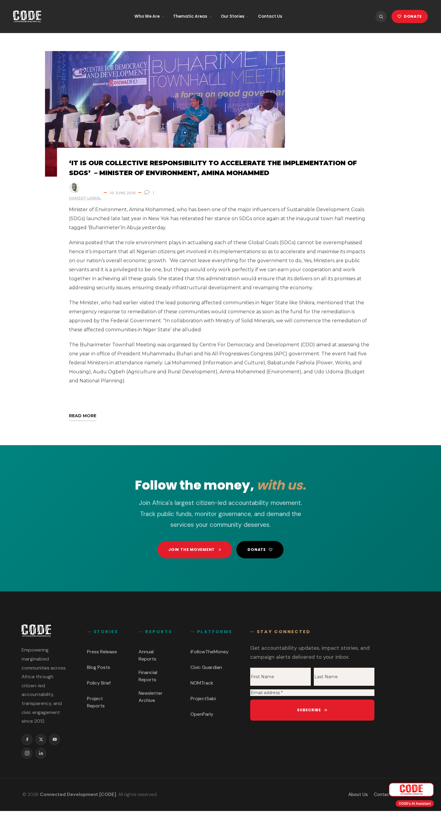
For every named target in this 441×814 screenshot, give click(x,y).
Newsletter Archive (151, 696)
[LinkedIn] (40, 753)
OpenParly (201, 714)
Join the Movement (191, 549)
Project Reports (96, 702)
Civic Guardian (206, 667)
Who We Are (147, 16)
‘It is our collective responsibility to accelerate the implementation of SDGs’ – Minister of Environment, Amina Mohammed (213, 168)
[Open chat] (411, 790)
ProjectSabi (203, 698)
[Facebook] (27, 739)
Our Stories (232, 16)
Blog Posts (98, 667)
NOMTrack (201, 683)
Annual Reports (147, 655)
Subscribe (309, 709)
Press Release (102, 651)
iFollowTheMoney (209, 651)
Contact (383, 794)
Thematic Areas (190, 16)
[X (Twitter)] (40, 739)
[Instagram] (27, 753)
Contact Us (270, 16)
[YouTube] (54, 739)
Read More (82, 415)
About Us (358, 794)
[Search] (381, 16)
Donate (257, 549)
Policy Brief (99, 683)
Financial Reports (148, 676)
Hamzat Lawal (85, 198)
